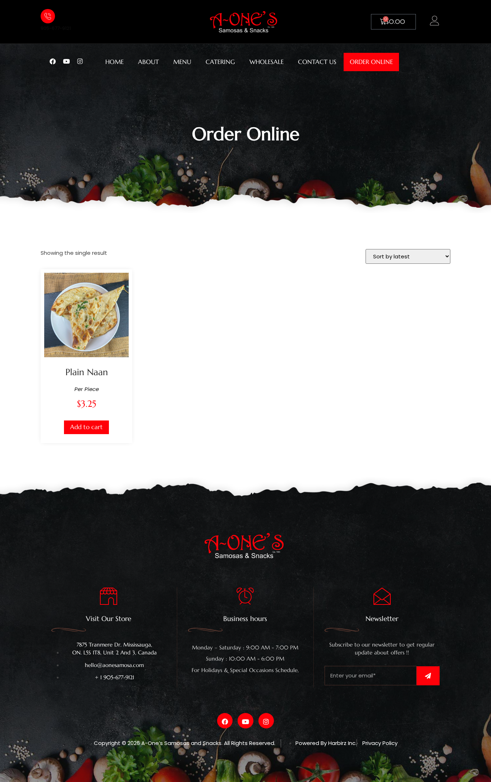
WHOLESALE (266, 62)
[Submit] (428, 675)
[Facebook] (56, 61)
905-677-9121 (56, 28)
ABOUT (148, 62)
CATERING (220, 62)
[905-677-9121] (48, 16)
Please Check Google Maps (245, 677)
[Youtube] (69, 61)
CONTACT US (317, 62)
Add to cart (86, 427)
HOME (114, 62)
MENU (182, 62)
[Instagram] (83, 61)
